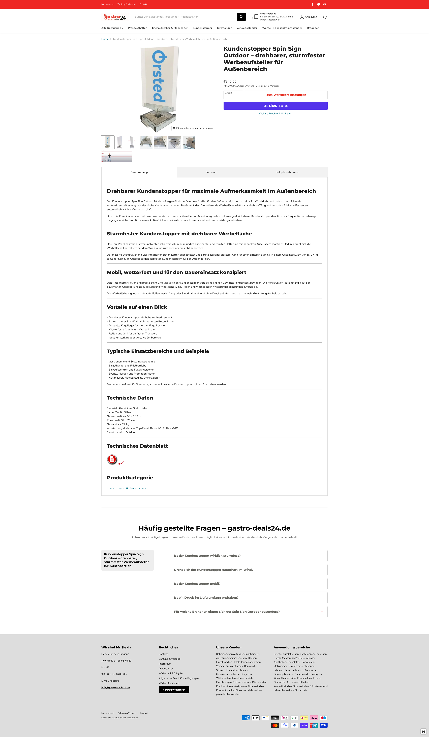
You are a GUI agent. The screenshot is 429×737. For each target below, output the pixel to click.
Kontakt (143, 4)
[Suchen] (241, 17)
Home (105, 39)
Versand (211, 172)
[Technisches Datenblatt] (112, 464)
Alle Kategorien (111, 28)
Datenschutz (166, 668)
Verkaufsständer (247, 28)
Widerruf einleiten (169, 683)
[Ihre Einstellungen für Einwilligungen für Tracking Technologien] (423, 731)
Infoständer (224, 28)
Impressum (165, 663)
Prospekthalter (137, 28)
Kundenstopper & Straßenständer (127, 488)
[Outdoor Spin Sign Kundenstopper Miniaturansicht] (160, 142)
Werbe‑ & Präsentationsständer (282, 28)
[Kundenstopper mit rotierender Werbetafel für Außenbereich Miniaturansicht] (119, 142)
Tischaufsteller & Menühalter (170, 28)
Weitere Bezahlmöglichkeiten (275, 113)
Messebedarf (107, 4)
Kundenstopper (202, 28)
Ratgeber (313, 28)
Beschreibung (139, 172)
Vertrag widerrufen (174, 689)
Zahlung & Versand (126, 4)
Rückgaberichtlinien (286, 172)
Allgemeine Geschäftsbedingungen (179, 678)
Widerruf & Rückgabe (171, 673)
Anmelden (311, 16)
